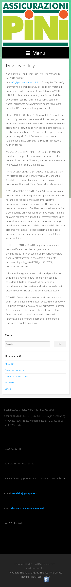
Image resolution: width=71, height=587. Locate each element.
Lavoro (8, 389)
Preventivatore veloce (14, 370)
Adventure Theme (18, 572)
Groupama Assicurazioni (16, 376)
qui (63, 478)
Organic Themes (39, 572)
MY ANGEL (10, 364)
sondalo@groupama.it (24, 493)
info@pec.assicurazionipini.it (26, 82)
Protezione (9, 382)
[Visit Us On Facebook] (46, 582)
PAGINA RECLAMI (13, 523)
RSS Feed (36, 576)
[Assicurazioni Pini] (35, 24)
